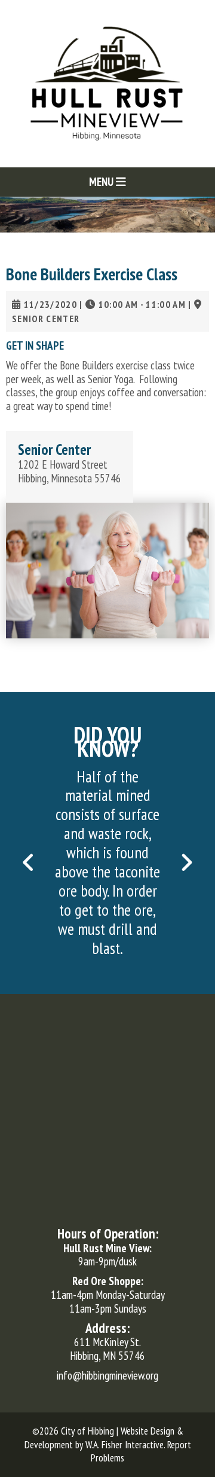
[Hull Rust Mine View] (108, 82)
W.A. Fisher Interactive (124, 1444)
